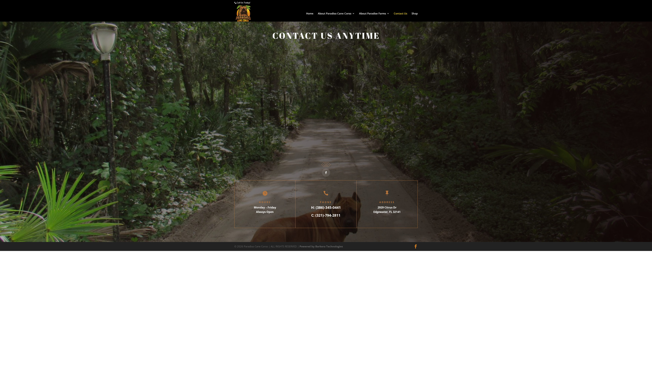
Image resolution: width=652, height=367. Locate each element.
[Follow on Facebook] (326, 173)
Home (309, 13)
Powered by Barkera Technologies (321, 246)
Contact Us (400, 13)
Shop (415, 13)
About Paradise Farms (372, 13)
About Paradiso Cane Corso (334, 13)
